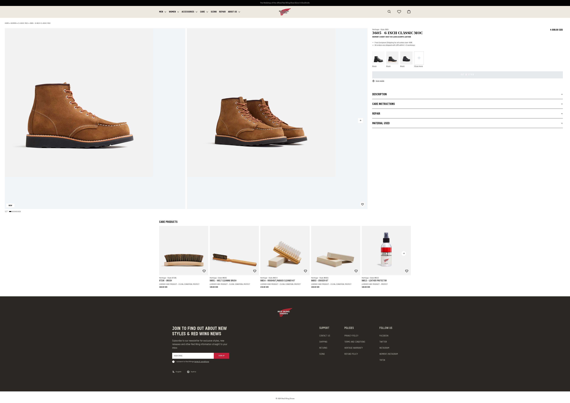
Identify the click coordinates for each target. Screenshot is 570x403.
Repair (222, 12)
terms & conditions (201, 362)
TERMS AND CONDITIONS (354, 342)
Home (7, 23)
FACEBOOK (383, 336)
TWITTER (383, 342)
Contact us (324, 336)
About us (232, 12)
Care (202, 12)
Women (172, 12)
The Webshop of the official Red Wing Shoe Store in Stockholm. (285, 3)
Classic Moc (23, 23)
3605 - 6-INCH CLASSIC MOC (40, 23)
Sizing (214, 12)
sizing (322, 354)
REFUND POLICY (351, 354)
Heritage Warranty (353, 348)
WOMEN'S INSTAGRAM (388, 354)
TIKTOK (382, 360)
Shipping (323, 342)
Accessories (188, 12)
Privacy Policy (351, 336)
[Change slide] (10, 211)
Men (161, 12)
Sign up (221, 356)
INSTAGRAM (384, 348)
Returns (323, 348)
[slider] (95, 118)
